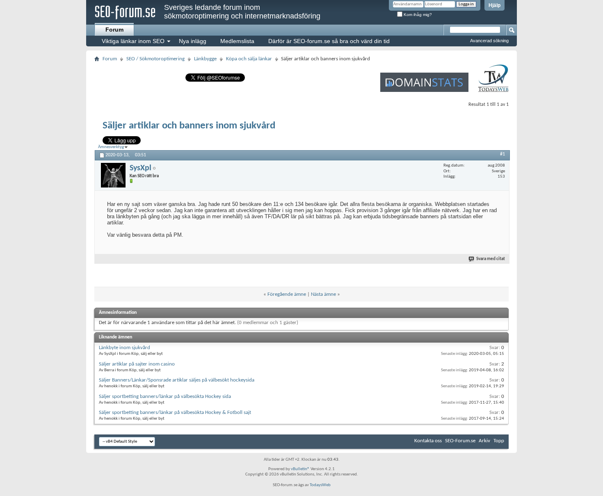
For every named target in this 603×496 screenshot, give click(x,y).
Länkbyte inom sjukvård (124, 347)
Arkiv (484, 440)
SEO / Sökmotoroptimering (155, 59)
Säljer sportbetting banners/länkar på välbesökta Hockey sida (165, 396)
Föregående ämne (286, 294)
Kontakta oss (428, 440)
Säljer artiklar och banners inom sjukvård (189, 126)
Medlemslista (237, 41)
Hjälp (494, 5)
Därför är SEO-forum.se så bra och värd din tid (329, 41)
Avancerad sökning (489, 40)
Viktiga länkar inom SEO (133, 41)
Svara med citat (490, 259)
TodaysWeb (320, 485)
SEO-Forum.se (460, 440)
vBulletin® (300, 469)
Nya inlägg (192, 41)
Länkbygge (205, 59)
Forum (114, 29)
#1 (502, 154)
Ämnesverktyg (111, 147)
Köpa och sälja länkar (249, 59)
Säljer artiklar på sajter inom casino (137, 364)
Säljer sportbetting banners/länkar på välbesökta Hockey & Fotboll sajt (175, 412)
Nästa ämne (323, 294)
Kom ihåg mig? (417, 14)
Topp (498, 440)
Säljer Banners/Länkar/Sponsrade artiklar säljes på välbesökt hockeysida (176, 380)
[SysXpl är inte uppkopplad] (113, 175)
